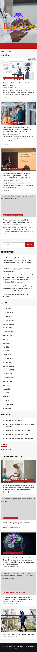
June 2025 (6, 343)
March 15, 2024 (13, 180)
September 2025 (8, 332)
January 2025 (7, 362)
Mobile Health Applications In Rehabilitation (18, 438)
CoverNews (29, 646)
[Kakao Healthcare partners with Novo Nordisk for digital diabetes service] (18, 206)
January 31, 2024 (13, 224)
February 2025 (8, 358)
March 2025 (7, 354)
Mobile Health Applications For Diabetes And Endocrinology (18, 425)
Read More (6, 98)
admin (5, 87)
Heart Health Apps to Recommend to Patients (15, 295)
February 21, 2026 (13, 636)
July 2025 (6, 339)
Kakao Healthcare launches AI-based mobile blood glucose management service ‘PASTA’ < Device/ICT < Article (17, 176)
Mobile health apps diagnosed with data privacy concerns (16, 270)
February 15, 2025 (13, 134)
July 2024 (6, 385)
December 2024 (8, 366)
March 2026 (7, 309)
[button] (3, 45)
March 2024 (7, 400)
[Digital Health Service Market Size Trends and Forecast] (18, 69)
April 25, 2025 (12, 87)
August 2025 (7, 335)
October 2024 (8, 374)
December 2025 (8, 320)
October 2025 (8, 328)
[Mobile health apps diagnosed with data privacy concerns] (18, 508)
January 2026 (7, 316)
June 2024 (6, 389)
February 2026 (8, 312)
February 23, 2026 (13, 527)
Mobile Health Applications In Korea (12, 78)
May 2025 (6, 347)
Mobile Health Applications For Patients (13, 122)
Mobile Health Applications (12, 420)
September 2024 (8, 377)
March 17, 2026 (13, 492)
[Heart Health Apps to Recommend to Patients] (18, 620)
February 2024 (8, 404)
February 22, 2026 (13, 603)
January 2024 (7, 408)
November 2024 (8, 370)
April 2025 (6, 351)
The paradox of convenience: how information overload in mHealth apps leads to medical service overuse (17, 129)
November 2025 (8, 324)
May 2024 (6, 393)
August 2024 (7, 381)
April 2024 (6, 397)
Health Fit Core (6, 449)
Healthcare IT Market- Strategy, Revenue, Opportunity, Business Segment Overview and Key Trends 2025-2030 (17, 288)
